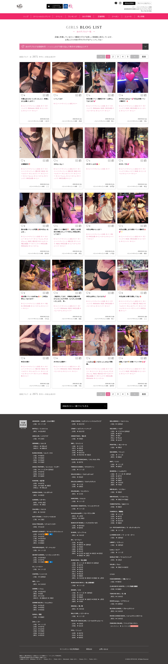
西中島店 (43, 557)
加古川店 (81, 424)
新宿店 (89, 578)
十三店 (81, 446)
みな (80, 253)
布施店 (126, 499)
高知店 (42, 460)
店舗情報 (101, 16)
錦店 (41, 593)
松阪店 (42, 458)
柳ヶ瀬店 (43, 502)
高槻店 (120, 492)
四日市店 (43, 538)
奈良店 (81, 450)
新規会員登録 (129, 3)
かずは (111, 186)
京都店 (42, 462)
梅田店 (42, 455)
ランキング (72, 16)
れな (145, 186)
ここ (47, 186)
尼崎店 (81, 486)
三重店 (42, 519)
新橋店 (42, 543)
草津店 (42, 607)
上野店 (81, 516)
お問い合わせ (103, 649)
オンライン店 (126, 626)
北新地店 (50, 469)
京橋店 (81, 438)
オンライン (134, 626)
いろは (111, 253)
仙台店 (42, 474)
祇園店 (49, 485)
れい (112, 121)
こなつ (46, 121)
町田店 (42, 609)
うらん (46, 319)
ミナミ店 (43, 424)
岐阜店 (81, 527)
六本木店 (42, 512)
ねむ (80, 319)
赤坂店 (87, 553)
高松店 (81, 448)
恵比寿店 (43, 431)
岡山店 (42, 605)
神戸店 (42, 471)
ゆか (145, 253)
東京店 (42, 635)
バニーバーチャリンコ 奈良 (35, 121)
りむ (145, 121)
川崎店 (44, 504)
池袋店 (42, 476)
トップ (25, 16)
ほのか (46, 253)
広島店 (81, 542)
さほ (80, 121)
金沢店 (42, 536)
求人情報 (140, 16)
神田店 (42, 495)
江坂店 (42, 438)
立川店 (42, 596)
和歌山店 (44, 446)
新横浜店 (44, 448)
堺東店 (120, 447)
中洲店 (81, 601)
